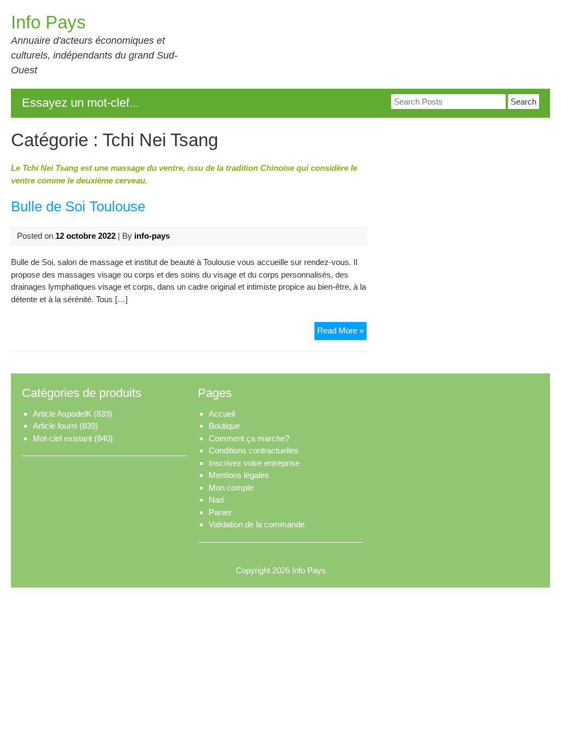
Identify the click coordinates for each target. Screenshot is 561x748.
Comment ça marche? (249, 438)
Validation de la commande (257, 524)
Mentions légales (239, 475)
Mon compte (231, 487)
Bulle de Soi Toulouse (78, 206)
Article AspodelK (62, 413)
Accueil (222, 413)
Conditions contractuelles (254, 450)
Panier (220, 512)
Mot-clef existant (62, 438)
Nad (216, 499)
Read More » (342, 332)
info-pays (152, 235)
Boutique (224, 425)
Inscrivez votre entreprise (254, 463)
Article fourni (55, 425)
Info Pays (48, 22)
